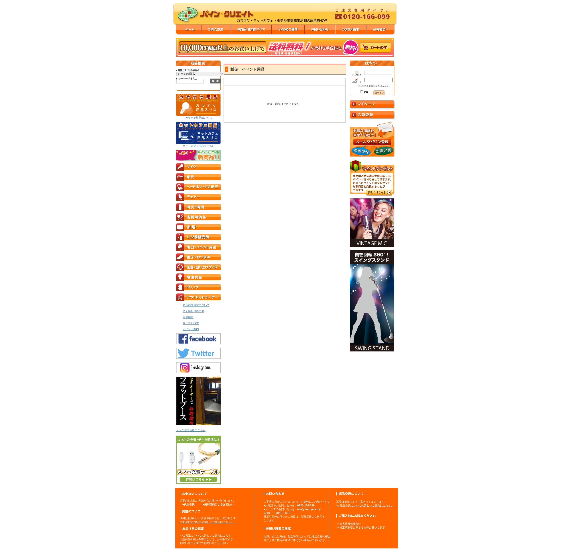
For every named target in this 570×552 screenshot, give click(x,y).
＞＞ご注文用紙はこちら (191, 430)
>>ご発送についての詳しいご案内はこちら (205, 535)
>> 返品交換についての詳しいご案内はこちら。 (364, 505)
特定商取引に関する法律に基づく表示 (362, 527)
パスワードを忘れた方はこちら (373, 85)
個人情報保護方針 (350, 523)
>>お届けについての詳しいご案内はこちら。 (207, 522)
